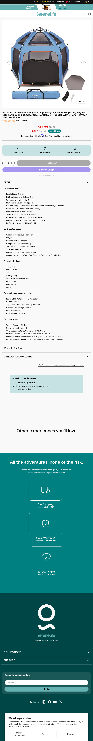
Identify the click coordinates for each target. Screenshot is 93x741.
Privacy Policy (25, 726)
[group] (46, 7)
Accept (45, 733)
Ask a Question (24, 389)
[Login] (85, 14)
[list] (46, 64)
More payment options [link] (46, 175)
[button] (89, 14)
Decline (70, 733)
